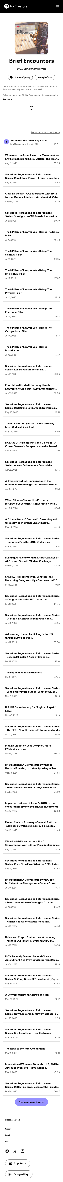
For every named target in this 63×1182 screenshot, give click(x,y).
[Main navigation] (57, 7)
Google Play (21, 1174)
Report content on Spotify (45, 132)
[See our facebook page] (7, 1151)
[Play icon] (6, 141)
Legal (7, 1135)
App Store (20, 1163)
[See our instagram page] (23, 1151)
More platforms (44, 77)
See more (7, 99)
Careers (8, 1129)
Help (7, 1141)
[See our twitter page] (15, 1151)
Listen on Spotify (22, 77)
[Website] (31, 108)
